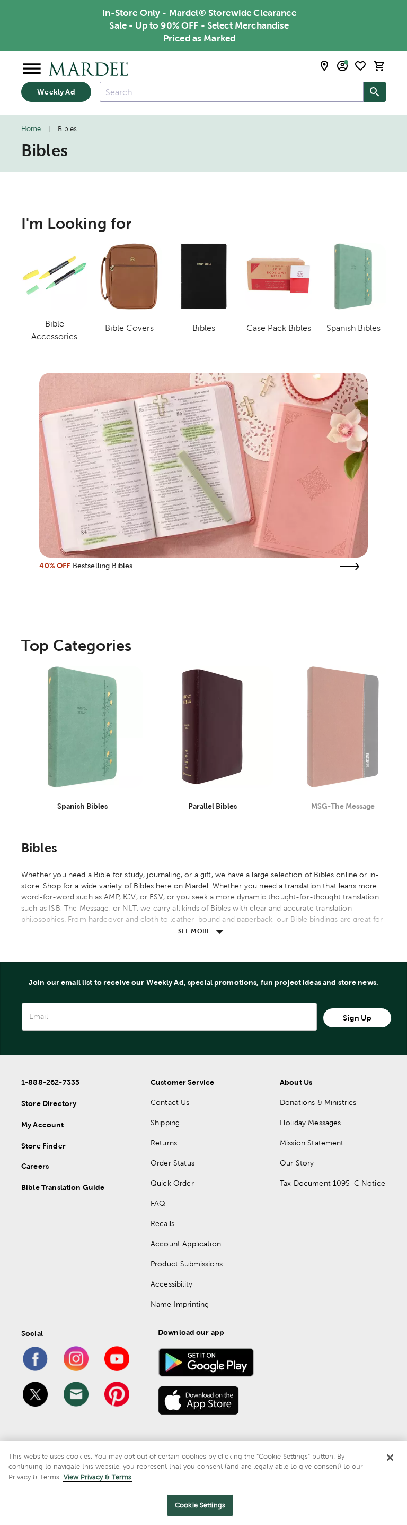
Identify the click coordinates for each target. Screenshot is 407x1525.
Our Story (297, 1163)
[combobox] (232, 92)
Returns (164, 1142)
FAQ (158, 1203)
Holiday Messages (310, 1122)
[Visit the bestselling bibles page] (350, 566)
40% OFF (54, 565)
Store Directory (48, 1103)
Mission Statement (312, 1142)
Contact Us (170, 1102)
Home (31, 129)
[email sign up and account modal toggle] (342, 66)
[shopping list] (360, 66)
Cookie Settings (200, 1505)
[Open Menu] (31, 69)
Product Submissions (187, 1264)
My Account (42, 1124)
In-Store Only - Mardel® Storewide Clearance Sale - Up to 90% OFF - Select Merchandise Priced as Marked (199, 25)
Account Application (186, 1243)
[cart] (379, 65)
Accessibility (171, 1284)
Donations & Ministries (318, 1102)
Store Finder (43, 1146)
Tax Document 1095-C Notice (332, 1183)
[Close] (390, 1457)
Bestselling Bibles (103, 565)
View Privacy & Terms (97, 1477)
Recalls (162, 1223)
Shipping (165, 1122)
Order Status (172, 1163)
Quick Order (172, 1183)
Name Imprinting (180, 1304)
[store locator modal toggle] (324, 66)
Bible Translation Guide (62, 1187)
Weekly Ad (56, 92)
